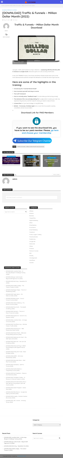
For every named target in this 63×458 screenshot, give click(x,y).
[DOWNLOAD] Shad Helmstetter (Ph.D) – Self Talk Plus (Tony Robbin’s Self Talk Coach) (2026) (16, 383)
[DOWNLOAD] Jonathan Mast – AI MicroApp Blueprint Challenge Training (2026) (11, 160)
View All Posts (56, 174)
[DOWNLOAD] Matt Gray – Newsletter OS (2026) (51, 160)
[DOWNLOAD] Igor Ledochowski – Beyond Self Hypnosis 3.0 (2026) (31, 160)
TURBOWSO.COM (21, 456)
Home (3, 5)
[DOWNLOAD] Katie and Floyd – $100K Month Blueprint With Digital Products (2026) (16, 347)
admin (6, 30)
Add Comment (6, 37)
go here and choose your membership (40, 131)
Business (4, 10)
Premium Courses (12, 10)
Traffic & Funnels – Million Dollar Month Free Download (30, 146)
